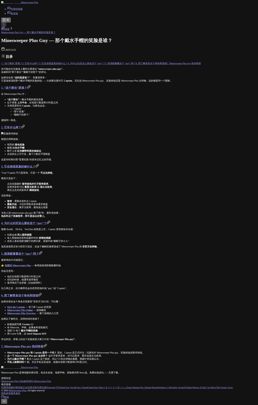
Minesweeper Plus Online (20, 310)
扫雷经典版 (17, 9)
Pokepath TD (53, 387)
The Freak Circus (224, 387)
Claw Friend (82, 387)
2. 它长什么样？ (30, 63)
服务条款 (15, 393)
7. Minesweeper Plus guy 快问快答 (184, 63)
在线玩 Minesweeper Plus (18, 265)
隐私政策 (6, 393)
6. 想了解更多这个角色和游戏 (151, 63)
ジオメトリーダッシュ (115, 387)
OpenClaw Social (67, 387)
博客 (7, 29)
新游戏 (14, 13)
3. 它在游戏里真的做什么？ (53, 63)
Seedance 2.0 (164, 387)
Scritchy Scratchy (178, 387)
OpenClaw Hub (95, 387)
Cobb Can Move (208, 387)
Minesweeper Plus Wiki (12, 381)
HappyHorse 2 (194, 387)
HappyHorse (151, 387)
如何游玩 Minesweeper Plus (37, 381)
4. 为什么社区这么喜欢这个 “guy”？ (86, 63)
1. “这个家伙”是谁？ (11, 63)
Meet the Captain (16, 307)
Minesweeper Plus (17, 390)
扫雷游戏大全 (20, 387)
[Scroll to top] (4, 401)
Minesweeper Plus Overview (21, 313)
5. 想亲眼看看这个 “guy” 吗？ (120, 63)
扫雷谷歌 (32, 387)
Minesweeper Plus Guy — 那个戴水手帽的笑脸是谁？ (28, 32)
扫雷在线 (42, 387)
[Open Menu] (6, 20)
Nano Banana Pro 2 (136, 387)
